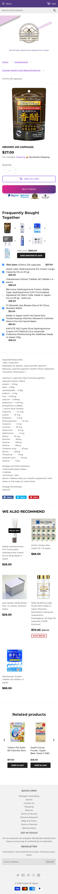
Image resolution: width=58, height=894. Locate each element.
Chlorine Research (29, 817)
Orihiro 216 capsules (23, 264)
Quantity (6, 165)
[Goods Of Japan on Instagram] (33, 875)
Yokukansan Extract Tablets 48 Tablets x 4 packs (29, 280)
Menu (9, 4)
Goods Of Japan (30, 883)
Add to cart (17, 765)
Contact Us (29, 803)
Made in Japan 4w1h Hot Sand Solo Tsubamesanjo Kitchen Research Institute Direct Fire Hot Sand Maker (29, 318)
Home (5, 62)
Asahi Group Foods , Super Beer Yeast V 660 (39, 750)
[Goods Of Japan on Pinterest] (28, 875)
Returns (29, 810)
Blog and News (29, 821)
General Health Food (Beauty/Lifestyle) (21, 70)
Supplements (21, 62)
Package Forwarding (29, 796)
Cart (53, 4)
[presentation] (4, 740)
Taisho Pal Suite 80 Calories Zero (16, 749)
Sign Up (50, 862)
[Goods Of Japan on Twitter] (18, 875)
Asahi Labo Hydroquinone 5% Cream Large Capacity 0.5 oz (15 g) (30, 270)
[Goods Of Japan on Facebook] (23, 875)
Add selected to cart (31, 255)
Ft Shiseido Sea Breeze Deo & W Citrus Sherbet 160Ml (27, 307)
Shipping (20, 157)
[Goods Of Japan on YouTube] (38, 875)
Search (29, 799)
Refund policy (29, 828)
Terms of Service (29, 814)
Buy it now (29, 189)
